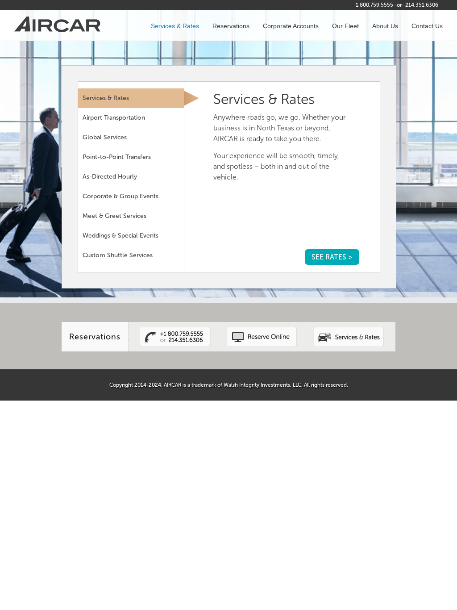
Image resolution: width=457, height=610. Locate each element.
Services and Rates (348, 336)
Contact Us (427, 25)
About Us (385, 25)
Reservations (230, 25)
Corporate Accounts (291, 25)
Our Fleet (345, 25)
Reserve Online (262, 336)
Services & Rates (175, 25)
